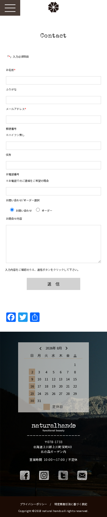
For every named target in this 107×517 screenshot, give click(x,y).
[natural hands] (53, 427)
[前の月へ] (40, 348)
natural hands (53, 9)
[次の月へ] (66, 348)
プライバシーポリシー (34, 504)
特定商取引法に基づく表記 (70, 504)
